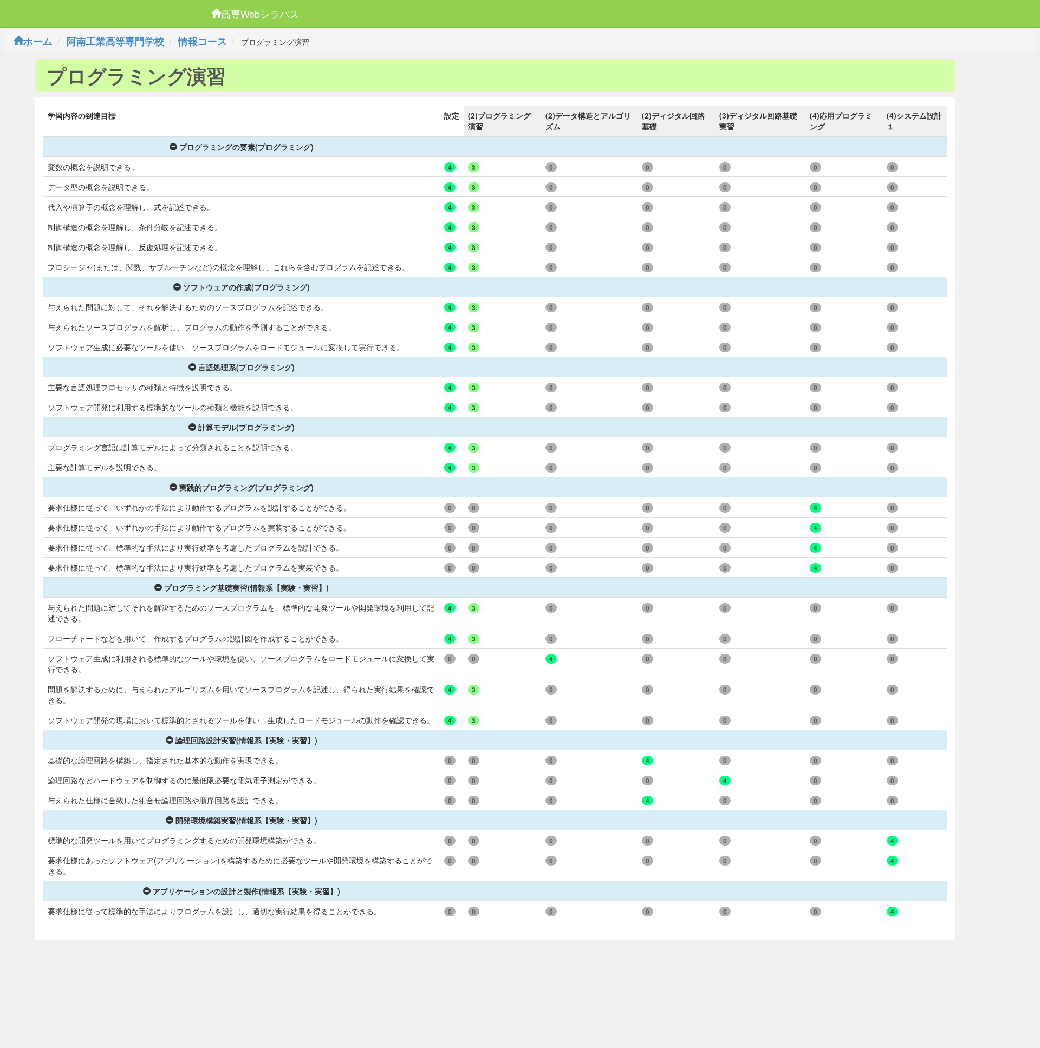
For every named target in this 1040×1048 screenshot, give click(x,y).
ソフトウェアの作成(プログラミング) (246, 286)
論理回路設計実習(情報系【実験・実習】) (246, 740)
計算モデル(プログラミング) (246, 427)
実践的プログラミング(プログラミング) (246, 487)
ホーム (38, 41)
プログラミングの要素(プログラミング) (246, 146)
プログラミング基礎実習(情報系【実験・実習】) (246, 587)
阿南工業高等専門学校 (115, 41)
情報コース (202, 41)
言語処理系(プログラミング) (246, 367)
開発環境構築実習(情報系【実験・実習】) (246, 820)
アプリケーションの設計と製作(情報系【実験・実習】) (246, 891)
